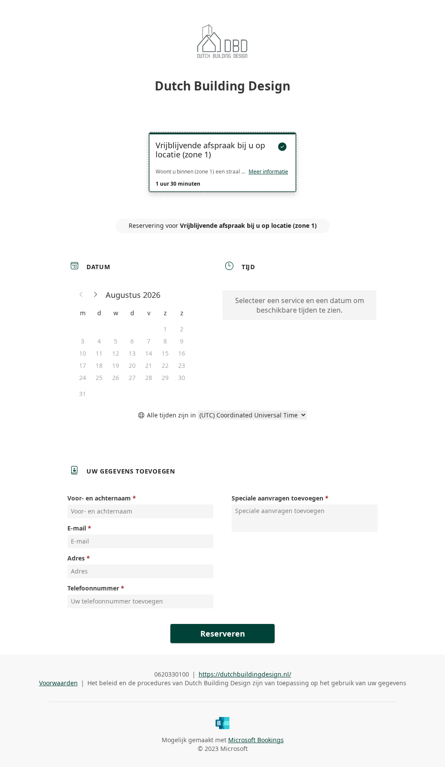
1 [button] (165, 329)
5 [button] (115, 341)
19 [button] (115, 365)
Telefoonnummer (93, 588)
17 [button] (82, 365)
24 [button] (82, 377)
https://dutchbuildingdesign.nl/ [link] (245, 674)
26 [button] (115, 377)
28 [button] (148, 377)
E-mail (76, 528)
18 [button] (99, 365)
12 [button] (115, 353)
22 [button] (165, 365)
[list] (222, 170)
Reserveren (222, 633)
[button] (81, 295)
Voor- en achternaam (99, 498)
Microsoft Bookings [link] (256, 740)
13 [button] (132, 353)
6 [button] (132, 341)
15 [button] (165, 353)
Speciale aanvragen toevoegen (277, 498)
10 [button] (82, 353)
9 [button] (181, 341)
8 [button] (165, 341)
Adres (76, 558)
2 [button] (181, 329)
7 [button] (148, 341)
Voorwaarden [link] (58, 683)
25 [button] (99, 377)
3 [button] (82, 341)
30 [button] (181, 377)
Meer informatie (268, 172)
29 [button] (165, 377)
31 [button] (82, 394)
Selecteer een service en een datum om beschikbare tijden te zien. (299, 305)
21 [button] (148, 365)
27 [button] (132, 377)
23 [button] (181, 365)
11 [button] (99, 353)
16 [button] (181, 353)
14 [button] (148, 353)
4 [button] (99, 341)
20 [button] (132, 365)
